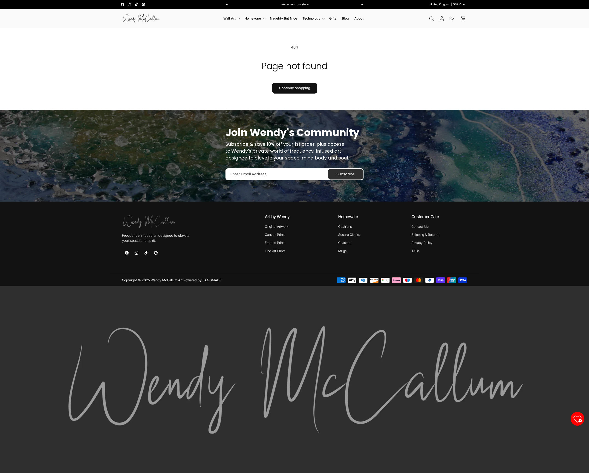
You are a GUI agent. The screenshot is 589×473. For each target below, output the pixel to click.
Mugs (342, 251)
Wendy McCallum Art (167, 280)
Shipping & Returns (425, 234)
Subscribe (346, 174)
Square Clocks (349, 234)
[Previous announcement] (227, 4)
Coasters (344, 243)
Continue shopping (294, 88)
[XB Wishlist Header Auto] (452, 18)
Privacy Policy (422, 243)
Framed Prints (275, 243)
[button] (231, 18)
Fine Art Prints (275, 251)
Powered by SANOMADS (202, 280)
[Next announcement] (362, 4)
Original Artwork (276, 226)
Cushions (345, 226)
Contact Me (420, 226)
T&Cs (415, 251)
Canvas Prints (275, 234)
